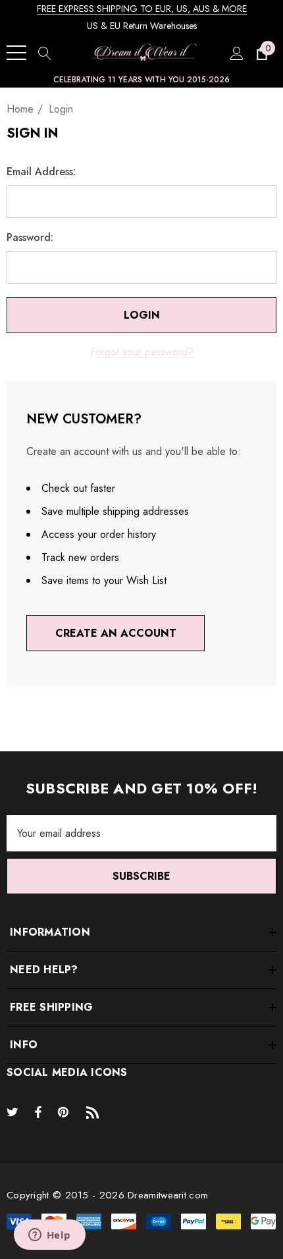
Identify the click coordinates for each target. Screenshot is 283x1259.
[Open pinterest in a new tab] (65, 1111)
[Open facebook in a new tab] (38, 1111)
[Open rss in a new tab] (95, 1111)
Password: (30, 237)
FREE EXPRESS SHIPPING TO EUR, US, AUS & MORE (142, 8)
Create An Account (115, 633)
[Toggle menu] (16, 53)
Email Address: (41, 171)
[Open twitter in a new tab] (14, 1111)
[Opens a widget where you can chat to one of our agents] (49, 1235)
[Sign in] (236, 52)
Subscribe (141, 876)
